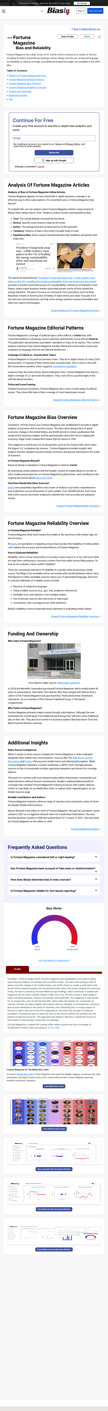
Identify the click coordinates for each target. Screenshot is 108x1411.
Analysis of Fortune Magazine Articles (27, 75)
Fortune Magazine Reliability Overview (28, 87)
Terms (58, 144)
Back (86, 29)
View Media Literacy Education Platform (54, 1249)
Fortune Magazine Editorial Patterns (26, 79)
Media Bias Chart (25, 1074)
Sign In (81, 10)
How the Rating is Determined (53, 960)
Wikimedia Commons (69, 682)
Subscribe (54, 152)
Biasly (11, 487)
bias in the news (43, 477)
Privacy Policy (73, 144)
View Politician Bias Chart (54, 1129)
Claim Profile (67, 36)
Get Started (82, 3)
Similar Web (53, 1027)
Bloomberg (13, 761)
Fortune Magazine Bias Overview (25, 83)
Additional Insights (18, 95)
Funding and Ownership (20, 91)
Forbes (28, 761)
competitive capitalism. (65, 366)
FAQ (11, 99)
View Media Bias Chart (54, 1086)
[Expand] (3, 11)
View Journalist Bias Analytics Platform (54, 1169)
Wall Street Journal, (82, 757)
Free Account (95, 10)
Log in (41, 166)
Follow (87, 36)
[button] (42, 11)
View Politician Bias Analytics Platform (54, 1209)
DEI (29, 375)
